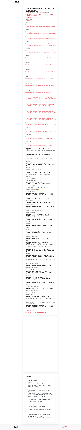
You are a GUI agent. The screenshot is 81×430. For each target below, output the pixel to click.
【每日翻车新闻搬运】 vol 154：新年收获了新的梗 (39, 414)
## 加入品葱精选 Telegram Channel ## (34, 17)
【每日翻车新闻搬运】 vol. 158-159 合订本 (37, 380)
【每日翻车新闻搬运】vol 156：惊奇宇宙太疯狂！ (38, 406)
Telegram (59, 2)
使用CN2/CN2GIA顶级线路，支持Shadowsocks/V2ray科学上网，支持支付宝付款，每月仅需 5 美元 (40, 15)
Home (51, 2)
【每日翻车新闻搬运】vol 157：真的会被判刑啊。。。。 (39, 390)
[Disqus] (41, 333)
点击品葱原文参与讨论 (30, 310)
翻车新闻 (41, 12)
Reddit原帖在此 (29, 20)
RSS (55, 2)
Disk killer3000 (28, 12)
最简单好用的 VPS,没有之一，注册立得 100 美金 (36, 312)
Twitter (63, 2)
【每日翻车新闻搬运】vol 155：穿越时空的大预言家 (39, 399)
